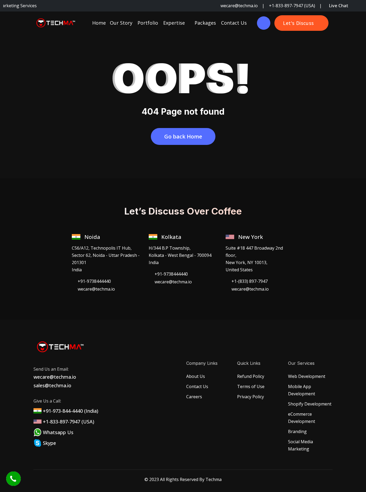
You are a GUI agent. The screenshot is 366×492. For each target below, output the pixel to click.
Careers (194, 397)
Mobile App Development (301, 390)
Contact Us (234, 23)
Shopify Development (309, 404)
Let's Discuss (298, 23)
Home (99, 23)
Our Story (121, 23)
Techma (214, 479)
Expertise (174, 23)
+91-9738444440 (94, 281)
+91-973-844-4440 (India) (70, 411)
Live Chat (338, 6)
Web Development (306, 376)
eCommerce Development (301, 417)
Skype (49, 443)
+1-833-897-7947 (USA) (292, 6)
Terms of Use (250, 386)
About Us (195, 376)
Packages (205, 23)
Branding (297, 431)
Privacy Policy (250, 397)
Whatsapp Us (58, 432)
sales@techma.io (52, 385)
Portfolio (147, 23)
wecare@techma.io (240, 6)
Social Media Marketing (300, 445)
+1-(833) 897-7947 (249, 281)
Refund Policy (250, 376)
